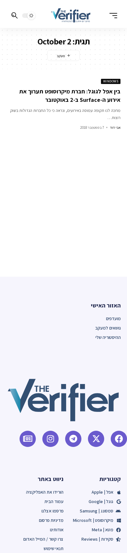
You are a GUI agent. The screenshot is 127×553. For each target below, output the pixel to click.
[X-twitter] (96, 439)
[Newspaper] (28, 439)
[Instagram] (50, 439)
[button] (111, 15)
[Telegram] (73, 439)
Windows (111, 81)
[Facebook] (119, 439)
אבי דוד (115, 127)
